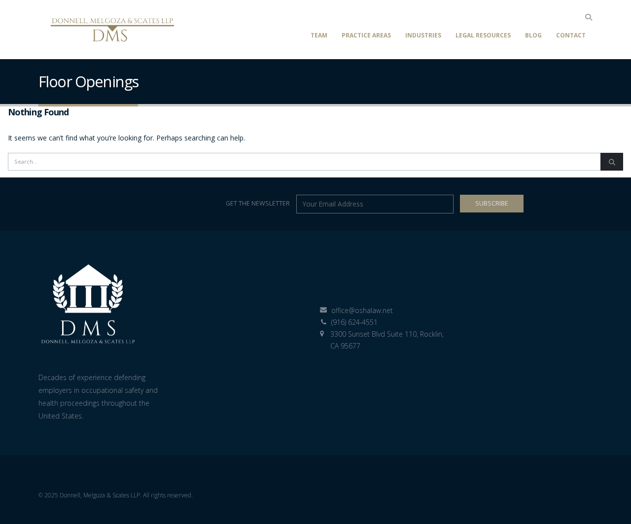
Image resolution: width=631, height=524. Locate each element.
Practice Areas (366, 35)
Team (319, 35)
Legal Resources (483, 35)
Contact (571, 35)
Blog (533, 35)
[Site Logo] (112, 29)
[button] (588, 17)
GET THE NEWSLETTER (258, 203)
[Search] (611, 162)
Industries (423, 35)
